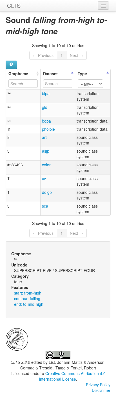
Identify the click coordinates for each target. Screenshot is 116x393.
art (44, 137)
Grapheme (18, 73)
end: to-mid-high (28, 304)
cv (44, 178)
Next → (76, 55)
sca (45, 206)
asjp (45, 151)
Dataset (50, 73)
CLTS (14, 5)
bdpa (46, 121)
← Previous (43, 55)
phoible (48, 129)
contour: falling (27, 298)
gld (44, 107)
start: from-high (27, 293)
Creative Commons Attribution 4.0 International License (72, 376)
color (46, 164)
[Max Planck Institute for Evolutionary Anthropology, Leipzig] (17, 339)
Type (82, 73)
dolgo (47, 192)
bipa (46, 93)
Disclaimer (101, 390)
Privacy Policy (98, 384)
